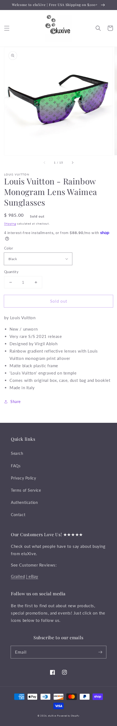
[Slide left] (45, 163)
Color (8, 248)
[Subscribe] (100, 652)
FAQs (15, 465)
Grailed (18, 576)
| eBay (32, 576)
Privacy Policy (23, 478)
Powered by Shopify (68, 715)
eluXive (52, 715)
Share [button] (15, 401)
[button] (7, 28)
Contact (18, 514)
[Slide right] (72, 163)
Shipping (10, 223)
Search (17, 453)
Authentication (24, 502)
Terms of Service (26, 490)
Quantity (11, 272)
